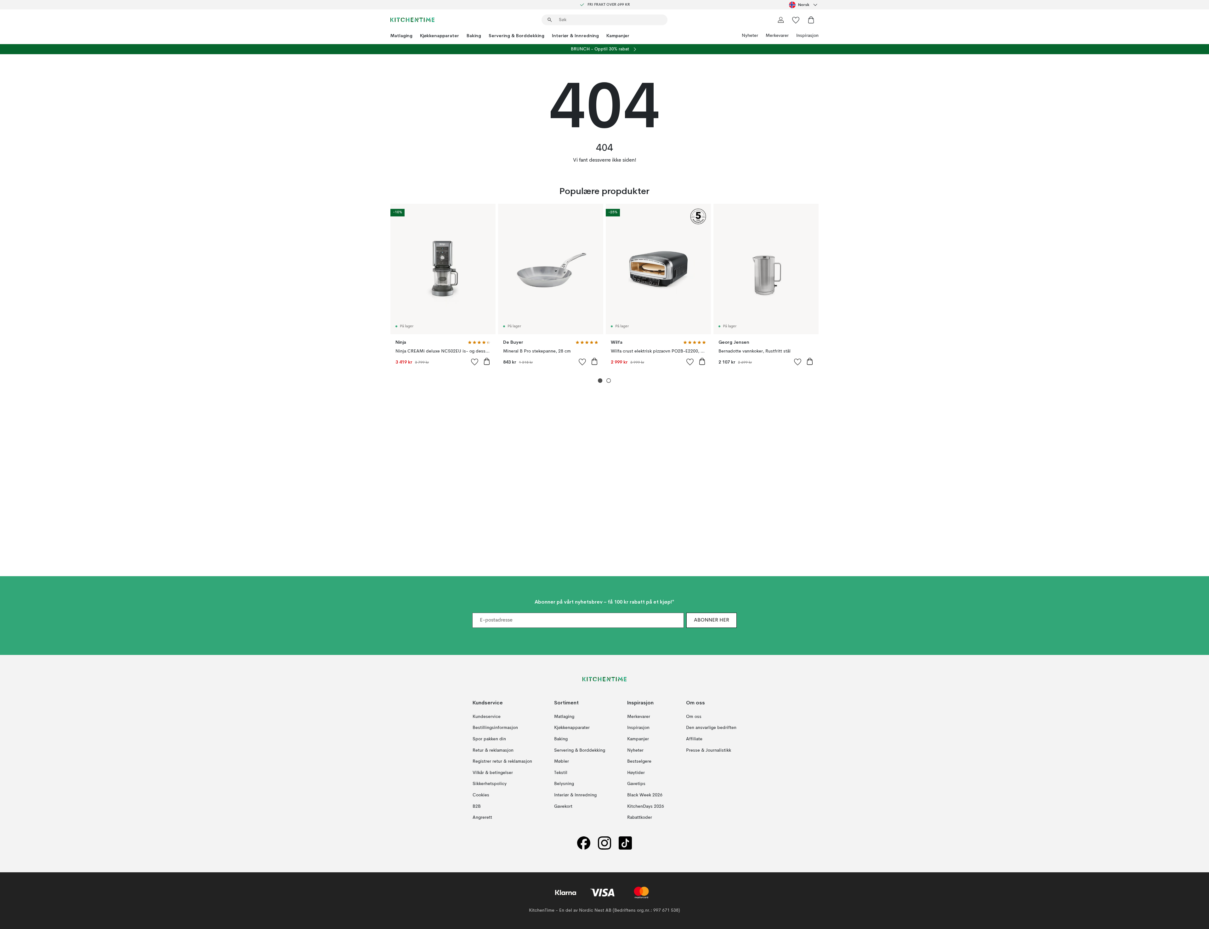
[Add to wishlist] (475, 362)
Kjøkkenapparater (439, 35)
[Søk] (549, 19)
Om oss (693, 716)
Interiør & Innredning (575, 35)
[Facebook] (583, 843)
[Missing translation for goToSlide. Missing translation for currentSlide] (600, 380)
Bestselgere (639, 761)
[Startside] (412, 20)
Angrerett (482, 817)
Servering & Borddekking (516, 35)
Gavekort (563, 806)
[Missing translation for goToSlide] (608, 380)
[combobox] (804, 4)
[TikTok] (625, 843)
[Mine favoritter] (795, 19)
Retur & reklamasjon (493, 750)
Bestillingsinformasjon (495, 728)
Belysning (564, 784)
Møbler (561, 761)
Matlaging (401, 35)
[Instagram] (604, 843)
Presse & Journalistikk (708, 750)
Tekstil (560, 773)
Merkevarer (777, 35)
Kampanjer (617, 35)
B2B (477, 806)
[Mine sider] (780, 19)
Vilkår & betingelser (493, 773)
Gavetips (636, 784)
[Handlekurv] (811, 19)
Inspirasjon (807, 35)
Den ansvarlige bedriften (711, 728)
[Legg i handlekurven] (487, 361)
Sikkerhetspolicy (490, 784)
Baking (474, 35)
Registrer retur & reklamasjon (502, 761)
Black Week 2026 (644, 795)
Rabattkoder (639, 817)
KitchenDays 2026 (645, 806)
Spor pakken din (489, 739)
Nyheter (750, 35)
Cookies (481, 795)
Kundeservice (487, 716)
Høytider (636, 773)
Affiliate (694, 739)
